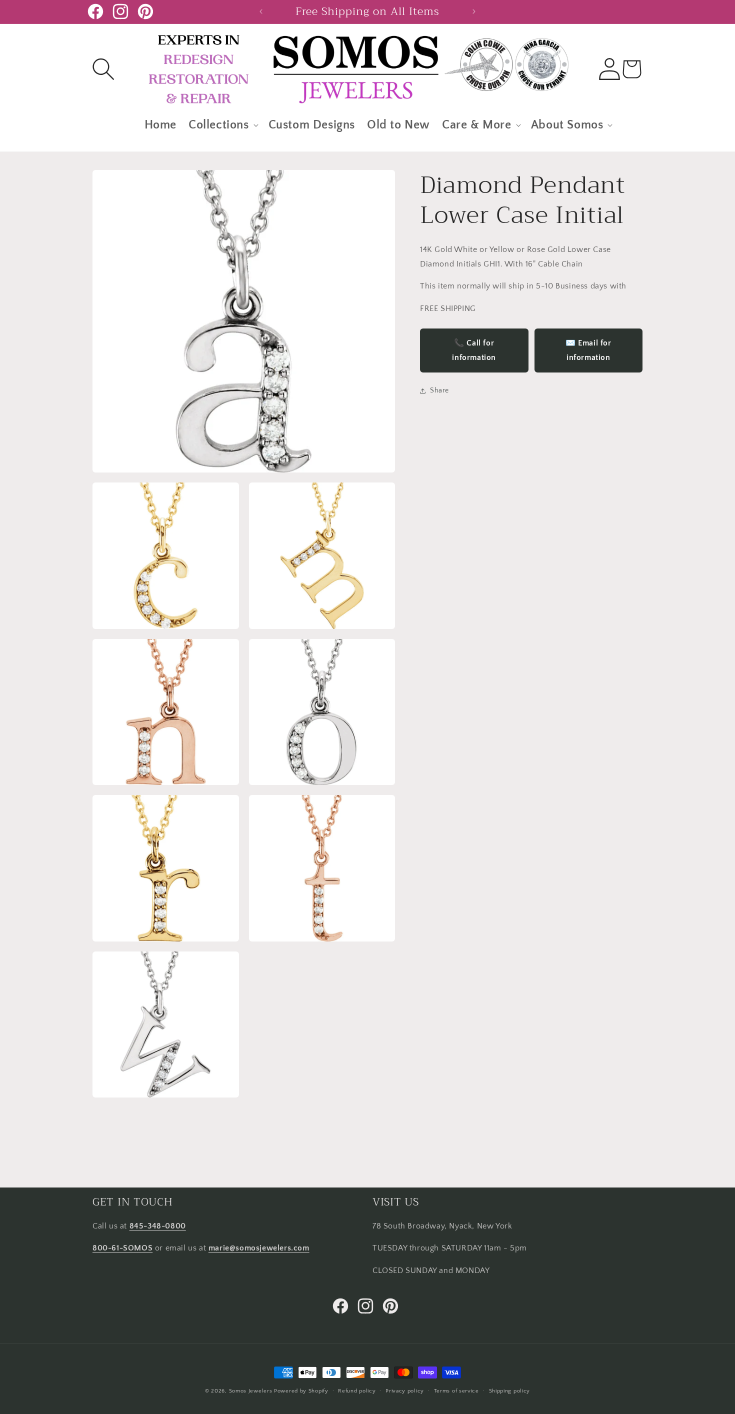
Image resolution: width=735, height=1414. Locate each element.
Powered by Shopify (301, 1391)
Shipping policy (509, 1391)
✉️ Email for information (589, 350)
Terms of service (456, 1391)
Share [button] (439, 390)
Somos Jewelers (250, 1391)
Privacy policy (405, 1391)
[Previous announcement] (261, 11)
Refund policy (357, 1391)
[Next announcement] (474, 11)
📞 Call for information (474, 350)
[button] (103, 69)
